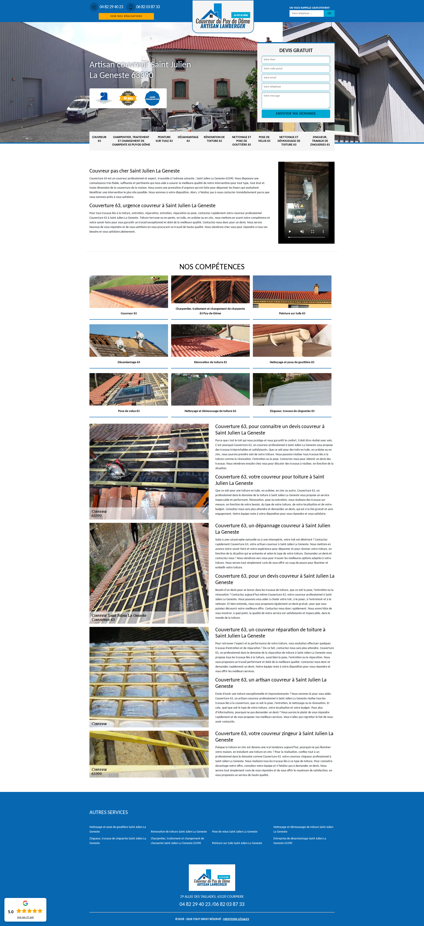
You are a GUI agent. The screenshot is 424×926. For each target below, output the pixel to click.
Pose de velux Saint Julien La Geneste (234, 831)
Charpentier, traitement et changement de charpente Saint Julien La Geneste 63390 (177, 841)
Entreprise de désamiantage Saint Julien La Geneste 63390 (299, 841)
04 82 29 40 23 (111, 7)
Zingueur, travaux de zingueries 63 (320, 141)
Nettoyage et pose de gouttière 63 (241, 141)
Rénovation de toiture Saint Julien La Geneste (179, 831)
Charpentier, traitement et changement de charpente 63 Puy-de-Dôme (131, 141)
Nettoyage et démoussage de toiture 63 (289, 141)
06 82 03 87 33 (148, 7)
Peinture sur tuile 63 (164, 139)
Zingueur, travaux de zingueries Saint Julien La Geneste (117, 841)
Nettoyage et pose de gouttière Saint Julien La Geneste (117, 829)
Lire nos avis (25, 917)
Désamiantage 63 (188, 139)
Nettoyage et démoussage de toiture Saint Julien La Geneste (303, 829)
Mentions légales (236, 919)
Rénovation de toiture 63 (214, 139)
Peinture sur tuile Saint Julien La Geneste (237, 843)
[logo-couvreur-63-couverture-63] (223, 16)
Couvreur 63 (99, 139)
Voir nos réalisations (126, 16)
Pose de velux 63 (264, 139)
